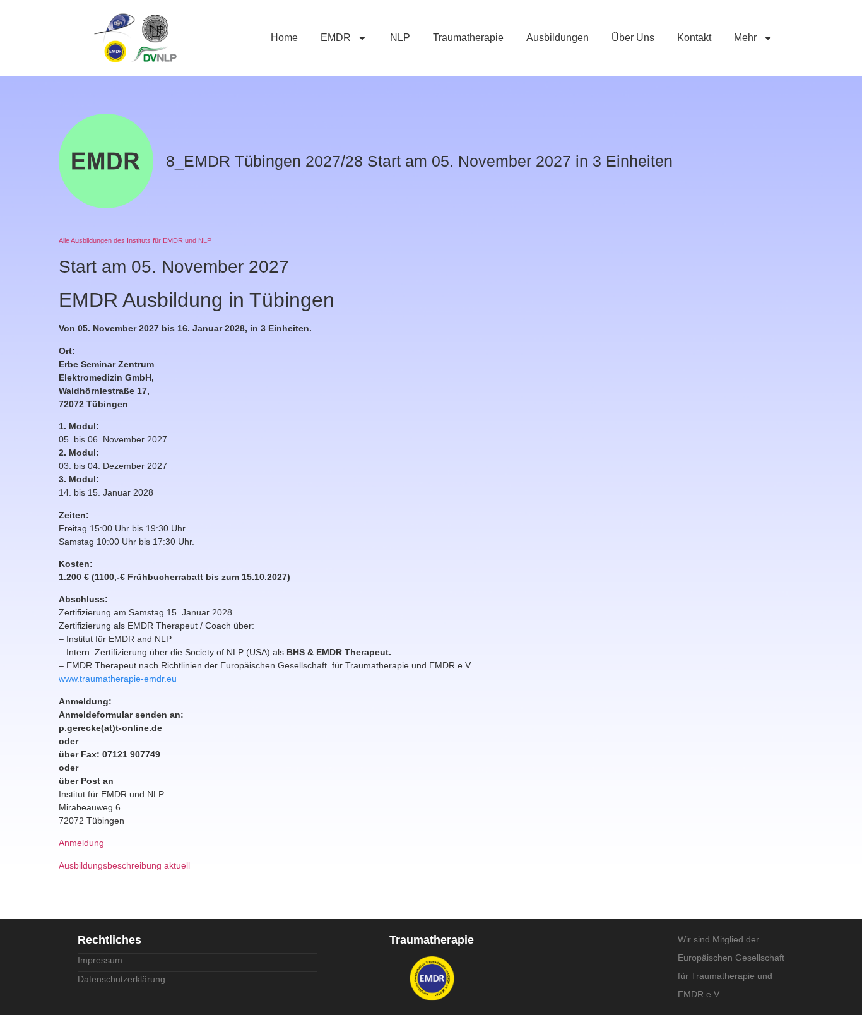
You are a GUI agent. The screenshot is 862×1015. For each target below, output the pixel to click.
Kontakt (694, 37)
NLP (400, 37)
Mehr (745, 37)
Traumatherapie (468, 37)
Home (284, 37)
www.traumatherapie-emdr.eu (118, 679)
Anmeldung (81, 843)
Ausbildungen (557, 37)
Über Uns (632, 37)
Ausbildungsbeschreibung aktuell (124, 865)
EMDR (336, 37)
